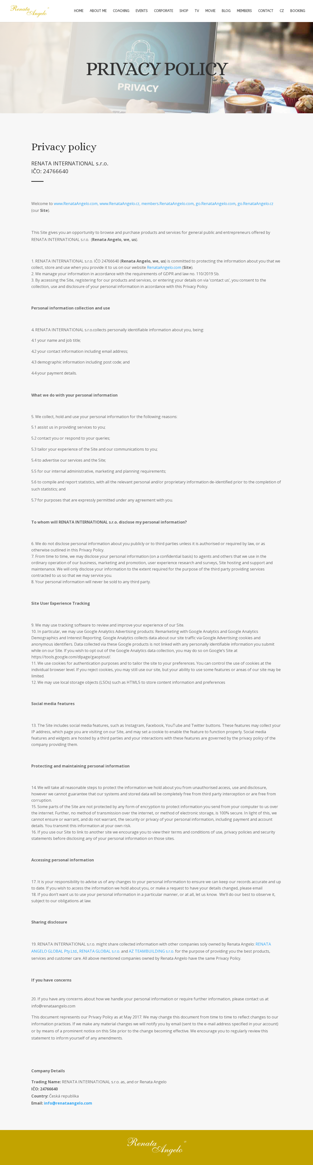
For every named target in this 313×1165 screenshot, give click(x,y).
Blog (226, 11)
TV (197, 11)
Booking (297, 11)
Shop (183, 11)
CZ (282, 11)
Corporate (163, 11)
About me (98, 11)
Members (244, 11)
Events (142, 11)
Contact (265, 11)
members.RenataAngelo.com (167, 203)
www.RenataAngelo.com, (76, 203)
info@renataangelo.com (68, 1103)
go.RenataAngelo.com (215, 203)
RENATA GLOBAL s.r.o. (99, 951)
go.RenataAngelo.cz (255, 203)
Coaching (121, 11)
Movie (210, 11)
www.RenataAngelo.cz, (120, 203)
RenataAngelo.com (164, 267)
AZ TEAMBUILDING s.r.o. (151, 951)
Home (78, 11)
